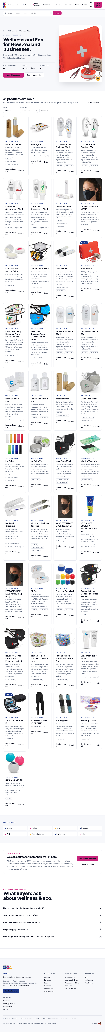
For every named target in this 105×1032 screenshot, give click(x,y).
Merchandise (13, 31)
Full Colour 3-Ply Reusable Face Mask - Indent (13, 334)
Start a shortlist (94, 103)
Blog (86, 977)
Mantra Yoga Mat (89, 461)
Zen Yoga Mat (62, 720)
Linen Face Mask (89, 399)
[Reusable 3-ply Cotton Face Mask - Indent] (90, 574)
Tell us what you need (87, 858)
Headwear (84, 828)
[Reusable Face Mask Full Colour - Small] (65, 638)
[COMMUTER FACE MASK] (90, 189)
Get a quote (98, 5)
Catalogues (89, 983)
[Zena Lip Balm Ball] (14, 763)
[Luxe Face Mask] (65, 444)
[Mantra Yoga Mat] (90, 444)
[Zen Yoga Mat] (65, 703)
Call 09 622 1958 (87, 865)
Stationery (68, 986)
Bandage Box (37, 144)
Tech (8, 834)
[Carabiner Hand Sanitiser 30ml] (65, 127)
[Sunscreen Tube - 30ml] (90, 638)
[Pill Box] (40, 574)
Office (83, 834)
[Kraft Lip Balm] (65, 381)
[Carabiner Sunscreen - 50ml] (40, 189)
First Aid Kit (86, 268)
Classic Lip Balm (63, 206)
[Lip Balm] (14, 444)
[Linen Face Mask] (90, 381)
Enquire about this (12, 170)
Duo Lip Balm (62, 268)
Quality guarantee (9, 1004)
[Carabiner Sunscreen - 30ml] (14, 189)
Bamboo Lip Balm (13, 144)
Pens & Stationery (38, 834)
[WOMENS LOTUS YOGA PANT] (40, 703)
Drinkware (35, 828)
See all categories (34, 75)
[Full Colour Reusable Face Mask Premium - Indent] (40, 314)
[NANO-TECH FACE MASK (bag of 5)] (65, 506)
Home (5, 31)
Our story (6, 1001)
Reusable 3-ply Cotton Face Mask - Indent (89, 594)
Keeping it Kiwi (8, 1006)
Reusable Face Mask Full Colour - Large (39, 658)
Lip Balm (9, 461)
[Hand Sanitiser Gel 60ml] (40, 381)
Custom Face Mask (40, 268)
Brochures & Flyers (71, 980)
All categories (49, 991)
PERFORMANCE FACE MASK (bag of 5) (13, 594)
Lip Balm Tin (36, 461)
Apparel (9, 828)
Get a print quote (70, 989)
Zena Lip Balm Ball (14, 780)
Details (21, 170)
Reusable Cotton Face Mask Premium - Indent (13, 658)
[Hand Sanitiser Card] (14, 381)
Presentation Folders (72, 983)
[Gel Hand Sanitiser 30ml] (65, 314)
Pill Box (34, 591)
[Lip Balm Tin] (40, 444)
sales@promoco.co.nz (21, 985)
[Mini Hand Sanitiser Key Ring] (40, 506)
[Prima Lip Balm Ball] (65, 574)
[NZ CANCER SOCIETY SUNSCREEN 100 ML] (90, 506)
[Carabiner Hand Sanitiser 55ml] (90, 127)
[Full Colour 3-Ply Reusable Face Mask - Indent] (14, 314)
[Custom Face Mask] (40, 251)
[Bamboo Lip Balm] (14, 127)
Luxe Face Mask (63, 461)
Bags (58, 828)
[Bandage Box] (40, 127)
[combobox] (32, 13)
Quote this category (13, 75)
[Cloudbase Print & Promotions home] (4, 5)
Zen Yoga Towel (88, 720)
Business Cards (70, 977)
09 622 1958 (91, 5)
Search (57, 13)
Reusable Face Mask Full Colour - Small (64, 658)
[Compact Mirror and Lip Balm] (14, 251)
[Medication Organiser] (14, 506)
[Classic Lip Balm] (65, 189)
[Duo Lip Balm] (65, 251)
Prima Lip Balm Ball (65, 591)
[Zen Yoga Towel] (90, 703)
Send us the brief (11, 991)
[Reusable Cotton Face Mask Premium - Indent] (14, 638)
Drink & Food (60, 834)
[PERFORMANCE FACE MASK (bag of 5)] (14, 574)
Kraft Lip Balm (62, 399)
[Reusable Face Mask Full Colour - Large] (40, 638)
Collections (89, 980)
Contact (6, 1009)
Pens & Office (49, 989)
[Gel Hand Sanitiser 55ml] (90, 314)
